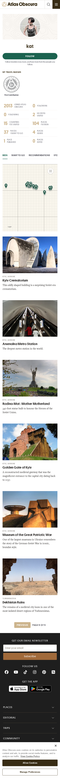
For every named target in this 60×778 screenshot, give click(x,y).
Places (7, 707)
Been (5, 155)
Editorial (9, 717)
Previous (22, 625)
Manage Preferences (30, 772)
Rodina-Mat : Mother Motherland (26, 403)
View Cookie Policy (30, 756)
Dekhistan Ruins (13, 602)
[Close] (55, 745)
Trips (6, 728)
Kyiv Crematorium (15, 280)
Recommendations (39, 155)
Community (11, 738)
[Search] (48, 4)
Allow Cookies (30, 763)
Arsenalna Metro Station (20, 344)
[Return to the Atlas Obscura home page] (20, 4)
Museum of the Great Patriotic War (27, 535)
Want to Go (18, 155)
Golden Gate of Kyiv (17, 467)
